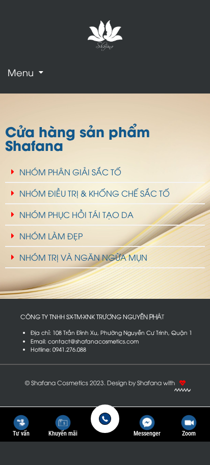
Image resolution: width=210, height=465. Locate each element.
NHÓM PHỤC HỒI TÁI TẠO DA (76, 214)
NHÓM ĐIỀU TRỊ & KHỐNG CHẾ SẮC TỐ (94, 193)
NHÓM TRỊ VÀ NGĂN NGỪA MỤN (83, 257)
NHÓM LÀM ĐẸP (51, 235)
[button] (25, 72)
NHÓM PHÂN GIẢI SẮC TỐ (70, 171)
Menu (21, 72)
